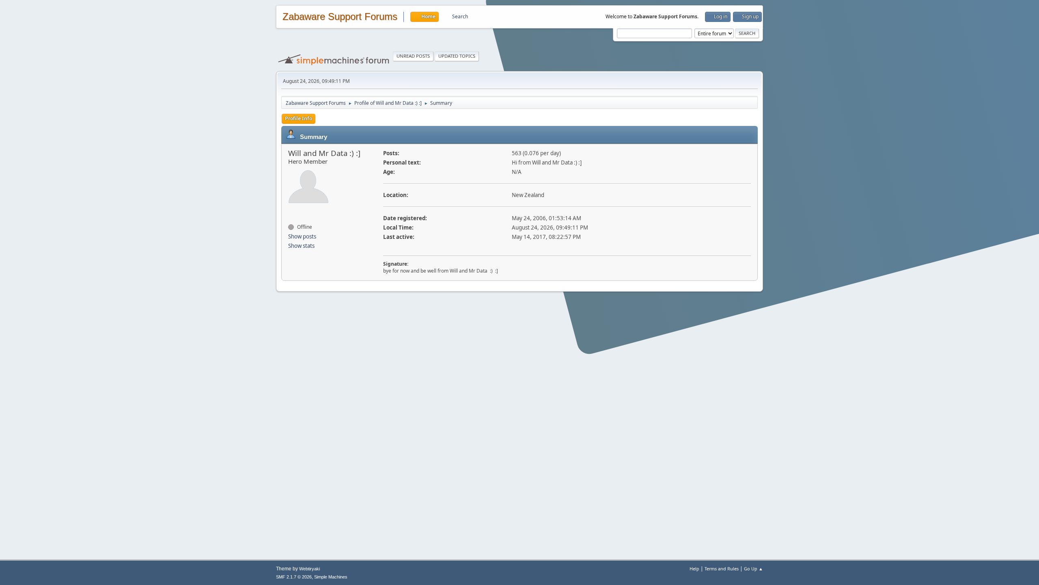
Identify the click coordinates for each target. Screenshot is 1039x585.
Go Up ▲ (753, 569)
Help (694, 569)
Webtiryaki (309, 568)
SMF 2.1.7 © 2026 (294, 576)
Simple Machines (330, 576)
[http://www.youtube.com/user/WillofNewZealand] (290, 212)
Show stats (301, 245)
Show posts (302, 236)
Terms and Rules (722, 569)
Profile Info (298, 118)
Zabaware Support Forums (339, 17)
